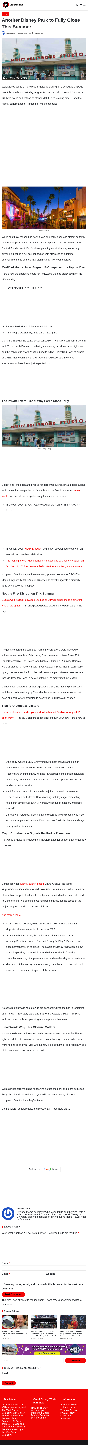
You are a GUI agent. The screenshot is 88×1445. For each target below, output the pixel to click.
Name (6, 1263)
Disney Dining (39, 1417)
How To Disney (39, 1408)
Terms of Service (69, 1410)
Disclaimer (65, 1415)
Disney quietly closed (32, 883)
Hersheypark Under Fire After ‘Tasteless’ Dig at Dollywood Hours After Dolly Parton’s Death (43, 1334)
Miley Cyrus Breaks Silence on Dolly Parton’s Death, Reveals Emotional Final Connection (72, 1334)
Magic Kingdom (33, 548)
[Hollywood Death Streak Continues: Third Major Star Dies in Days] (15, 1322)
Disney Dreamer (40, 1415)
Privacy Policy (67, 1413)
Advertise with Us (69, 1404)
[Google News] (51, 1169)
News (5, 14)
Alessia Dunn (10, 33)
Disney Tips (37, 1410)
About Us (65, 1418)
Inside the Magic (40, 1412)
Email (6, 1273)
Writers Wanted (68, 1407)
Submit (9, 1383)
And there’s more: (11, 915)
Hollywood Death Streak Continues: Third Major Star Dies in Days (14, 1334)
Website (50, 1273)
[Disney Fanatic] (12, 5)
